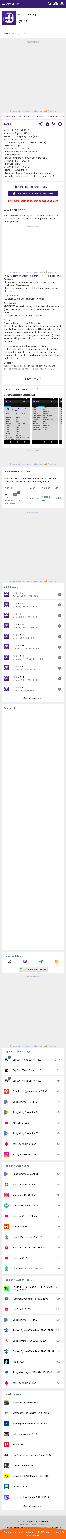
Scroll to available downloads (35, 193)
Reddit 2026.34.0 (21, 1226)
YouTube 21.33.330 (22, 1309)
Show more (32, 378)
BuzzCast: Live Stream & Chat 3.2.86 (31, 1497)
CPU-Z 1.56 (18, 635)
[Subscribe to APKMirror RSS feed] (56, 962)
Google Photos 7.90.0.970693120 (29, 1340)
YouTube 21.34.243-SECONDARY (29, 1247)
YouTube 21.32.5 (21, 1123)
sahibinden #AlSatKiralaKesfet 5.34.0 (31, 1476)
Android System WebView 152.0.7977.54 (33, 1330)
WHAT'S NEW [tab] (9, 116)
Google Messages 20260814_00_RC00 (32, 1372)
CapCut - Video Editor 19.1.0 (27, 1070)
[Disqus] (33, 830)
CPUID (25, 21)
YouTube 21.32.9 (21, 1258)
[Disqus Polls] (33, 751)
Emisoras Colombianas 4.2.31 (28, 1402)
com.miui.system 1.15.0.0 (25, 1205)
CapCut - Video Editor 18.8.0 (27, 1059)
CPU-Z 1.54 (18, 656)
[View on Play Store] (47, 124)
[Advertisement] (33, 76)
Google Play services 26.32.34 (28, 1268)
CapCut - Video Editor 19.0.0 (27, 1080)
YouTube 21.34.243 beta (25, 1216)
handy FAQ (9, 481)
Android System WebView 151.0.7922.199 (33, 1351)
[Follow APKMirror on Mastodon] (25, 962)
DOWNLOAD (53, 116)
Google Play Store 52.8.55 (25, 1133)
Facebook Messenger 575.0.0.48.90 (30, 1298)
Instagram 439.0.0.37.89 (24, 1154)
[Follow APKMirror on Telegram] (41, 962)
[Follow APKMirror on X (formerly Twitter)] (9, 962)
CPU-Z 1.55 (18, 645)
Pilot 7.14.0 (18, 1444)
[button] (41, 124)
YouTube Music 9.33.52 (24, 1144)
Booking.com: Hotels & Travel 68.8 (30, 1423)
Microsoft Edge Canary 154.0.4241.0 (31, 1413)
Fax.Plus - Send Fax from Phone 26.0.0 (32, 1455)
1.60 (33, 395)
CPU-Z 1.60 (18, 593)
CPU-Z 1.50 (18, 687)
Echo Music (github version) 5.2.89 (30, 1091)
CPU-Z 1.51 (18, 677)
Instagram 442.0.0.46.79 (24, 1195)
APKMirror (12, 3)
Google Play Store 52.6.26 (25, 1112)
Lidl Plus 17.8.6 (20, 1486)
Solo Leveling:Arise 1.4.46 (25, 1434)
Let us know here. (39, 1521)
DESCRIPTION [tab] (25, 116)
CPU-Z (14, 33)
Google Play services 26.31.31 (28, 1237)
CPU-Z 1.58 (18, 614)
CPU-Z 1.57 (18, 624)
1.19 (10, 494)
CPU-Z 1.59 (18, 603)
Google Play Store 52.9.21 (25, 1319)
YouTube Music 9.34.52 (24, 1383)
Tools (7, 124)
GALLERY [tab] (40, 116)
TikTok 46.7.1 (19, 1362)
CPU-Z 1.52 (18, 666)
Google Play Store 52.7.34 (25, 1101)
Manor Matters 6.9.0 (23, 1465)
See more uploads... (33, 698)
